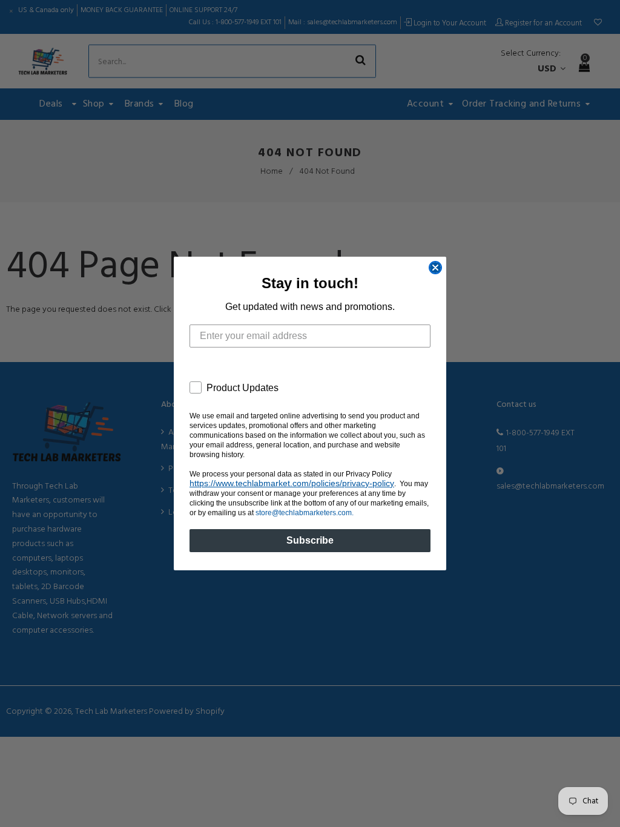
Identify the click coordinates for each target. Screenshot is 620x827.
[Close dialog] (435, 268)
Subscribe (310, 540)
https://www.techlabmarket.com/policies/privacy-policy (292, 483)
